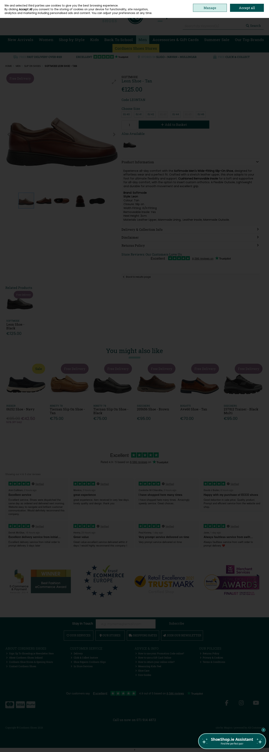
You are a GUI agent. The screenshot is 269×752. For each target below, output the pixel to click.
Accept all (247, 8)
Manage (210, 8)
